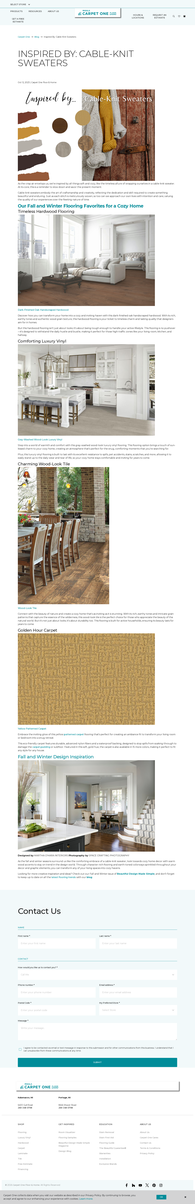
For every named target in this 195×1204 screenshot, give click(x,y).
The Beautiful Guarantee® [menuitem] (112, 1148)
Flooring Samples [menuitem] (68, 1137)
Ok (161, 1197)
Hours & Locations (138, 16)
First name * (24, 936)
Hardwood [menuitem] (23, 1143)
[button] (173, 16)
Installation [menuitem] (105, 1158)
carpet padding (41, 747)
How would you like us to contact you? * (38, 967)
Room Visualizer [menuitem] (67, 1132)
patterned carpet (74, 734)
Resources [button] (35, 11)
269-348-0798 (25, 1107)
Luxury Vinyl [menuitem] (24, 1137)
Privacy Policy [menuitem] (147, 1153)
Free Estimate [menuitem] (25, 1164)
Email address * (106, 985)
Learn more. (86, 1198)
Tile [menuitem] (20, 1158)
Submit (97, 1062)
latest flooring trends (63, 877)
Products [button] (16, 11)
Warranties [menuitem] (104, 1153)
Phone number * (26, 985)
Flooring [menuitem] (22, 1132)
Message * (23, 1021)
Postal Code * (24, 1003)
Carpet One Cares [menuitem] (149, 1137)
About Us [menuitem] (144, 1132)
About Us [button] (53, 11)
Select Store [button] (18, 4)
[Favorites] (179, 16)
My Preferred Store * (109, 1003)
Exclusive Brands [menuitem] (108, 1164)
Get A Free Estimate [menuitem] (18, 20)
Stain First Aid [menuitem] (106, 1137)
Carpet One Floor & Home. (26, 1185)
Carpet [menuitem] (21, 1148)
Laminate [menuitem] (23, 1153)
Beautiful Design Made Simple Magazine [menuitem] (74, 1144)
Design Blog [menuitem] (65, 1151)
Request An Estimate (159, 16)
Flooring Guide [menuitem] (106, 1143)
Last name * (105, 936)
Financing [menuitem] (23, 1169)
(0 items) (184, 16)
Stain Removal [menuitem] (106, 1132)
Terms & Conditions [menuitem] (150, 1148)
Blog (36, 37)
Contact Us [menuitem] (145, 1143)
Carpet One (24, 37)
